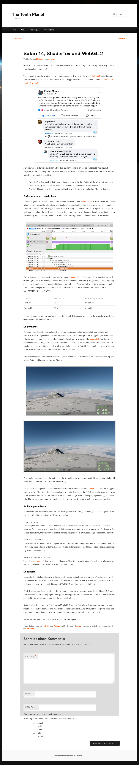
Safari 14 (94, 76)
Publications (49, 29)
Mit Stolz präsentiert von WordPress (68, 755)
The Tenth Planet (28, 14)
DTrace (86, 201)
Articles (57, 626)
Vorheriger (17, 38)
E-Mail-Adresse (31, 707)
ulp (90, 488)
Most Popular (35, 29)
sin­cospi (93, 339)
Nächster (122, 38)
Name (27, 693)
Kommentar (30, 656)
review (78, 626)
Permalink (31, 628)
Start (14, 29)
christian (51, 59)
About (23, 29)
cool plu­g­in (37, 561)
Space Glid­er (75, 277)
